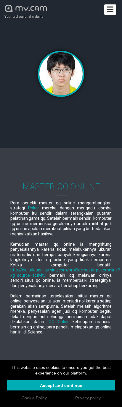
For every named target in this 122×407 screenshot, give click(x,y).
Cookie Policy (34, 397)
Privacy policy (88, 397)
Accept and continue (61, 385)
